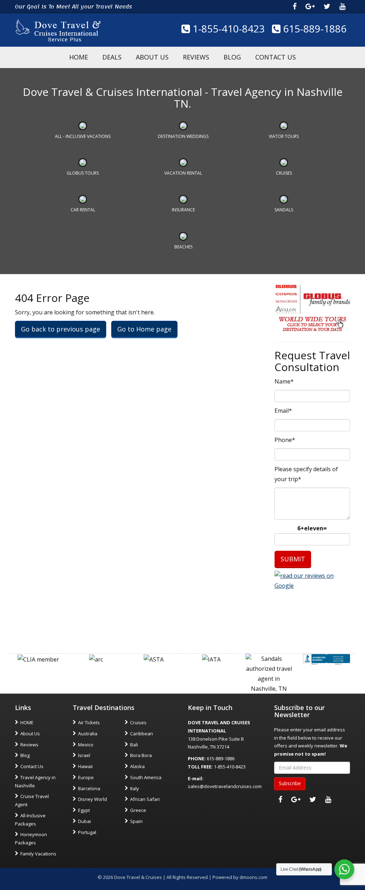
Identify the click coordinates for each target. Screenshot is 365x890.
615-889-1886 (313, 28)
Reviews (196, 57)
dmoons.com (253, 877)
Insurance (183, 210)
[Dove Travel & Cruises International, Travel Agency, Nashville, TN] (326, 659)
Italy (134, 788)
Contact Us (275, 57)
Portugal (87, 832)
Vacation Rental (183, 173)
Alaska (137, 766)
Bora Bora (141, 755)
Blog (232, 57)
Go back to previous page (60, 329)
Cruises (284, 173)
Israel (84, 755)
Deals (112, 57)
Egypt (84, 810)
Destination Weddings (183, 136)
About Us (152, 57)
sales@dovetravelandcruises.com (225, 786)
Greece (138, 810)
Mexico (85, 744)
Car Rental (83, 210)
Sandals (283, 210)
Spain (136, 821)
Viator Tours (284, 136)
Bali (134, 744)
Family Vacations (38, 853)
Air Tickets (89, 722)
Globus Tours (83, 173)
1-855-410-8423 (227, 28)
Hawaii (85, 766)
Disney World (92, 799)
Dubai (84, 821)
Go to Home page (144, 329)
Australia (87, 733)
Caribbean (141, 733)
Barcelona (89, 788)
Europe (86, 777)
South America (145, 777)
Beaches (183, 247)
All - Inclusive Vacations (82, 136)
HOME (78, 57)
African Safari (145, 799)
